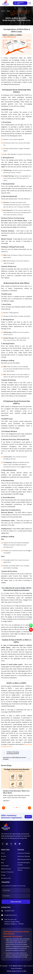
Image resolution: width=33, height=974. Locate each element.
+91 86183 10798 (9, 911)
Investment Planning (24, 853)
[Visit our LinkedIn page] (6, 843)
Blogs (8, 11)
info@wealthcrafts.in (10, 915)
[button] (13, 807)
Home (3, 11)
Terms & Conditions (16, 968)
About (3, 859)
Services (3, 856)
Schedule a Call (5, 878)
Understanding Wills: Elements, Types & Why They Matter (16, 792)
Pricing (3, 875)
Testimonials (5, 866)
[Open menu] (30, 4)
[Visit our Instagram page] (15, 843)
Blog (2, 862)
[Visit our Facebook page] (2, 843)
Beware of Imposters (7, 872)
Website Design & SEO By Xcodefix (16, 971)
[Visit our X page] (11, 843)
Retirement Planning (24, 856)
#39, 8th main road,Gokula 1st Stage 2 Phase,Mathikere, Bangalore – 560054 (14, 922)
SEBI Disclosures (6, 869)
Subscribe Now (15, 902)
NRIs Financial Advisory (24, 859)
